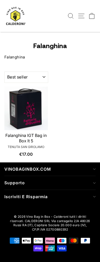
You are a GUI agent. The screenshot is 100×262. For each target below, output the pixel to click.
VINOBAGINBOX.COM (27, 169)
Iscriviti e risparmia (26, 196)
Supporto (14, 182)
